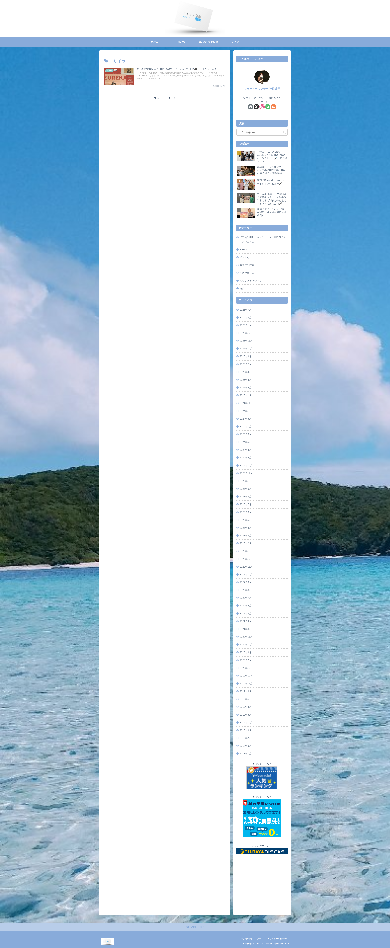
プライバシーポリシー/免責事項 (272, 938)
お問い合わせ (246, 938)
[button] (284, 132)
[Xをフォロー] (256, 106)
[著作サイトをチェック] (250, 106)
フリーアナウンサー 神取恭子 (262, 88)
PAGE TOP (196, 927)
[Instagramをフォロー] (262, 106)
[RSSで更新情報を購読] (273, 106)
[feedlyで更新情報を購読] (267, 106)
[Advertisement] (165, 122)
